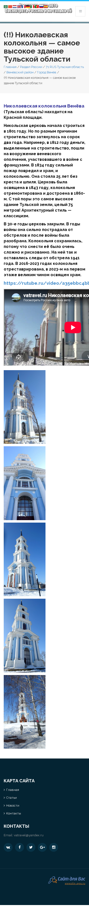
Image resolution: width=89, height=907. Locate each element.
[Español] (46, 6)
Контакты (13, 813)
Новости (12, 805)
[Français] (24, 6)
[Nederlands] (15, 6)
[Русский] (41, 6)
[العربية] (6, 6)
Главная (10, 67)
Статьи (11, 797)
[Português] (37, 6)
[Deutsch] (28, 6)
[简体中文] (10, 6)
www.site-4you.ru (75, 883)
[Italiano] (32, 6)
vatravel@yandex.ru (29, 835)
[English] (19, 6)
